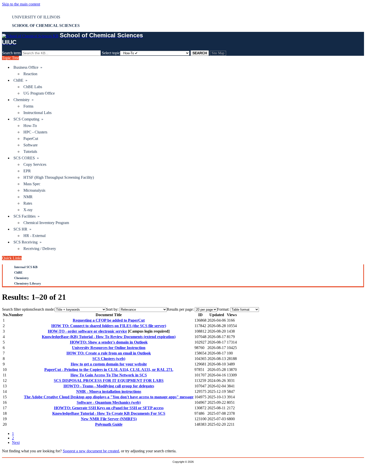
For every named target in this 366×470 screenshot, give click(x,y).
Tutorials (30, 151)
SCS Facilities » (26, 216)
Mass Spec (31, 184)
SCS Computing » (28, 119)
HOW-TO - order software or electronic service (87, 331)
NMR (28, 197)
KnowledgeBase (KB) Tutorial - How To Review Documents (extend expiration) (109, 337)
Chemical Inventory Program (46, 223)
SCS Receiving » (27, 242)
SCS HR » (22, 229)
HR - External (34, 236)
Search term (11, 53)
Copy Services (34, 164)
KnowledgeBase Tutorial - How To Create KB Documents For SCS (108, 413)
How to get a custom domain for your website (109, 364)
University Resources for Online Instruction (108, 348)
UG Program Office (39, 93)
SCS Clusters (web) (108, 358)
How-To (30, 125)
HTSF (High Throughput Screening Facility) (58, 177)
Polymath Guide (108, 424)
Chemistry (21, 278)
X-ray (28, 210)
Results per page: (180, 309)
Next (16, 442)
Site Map (218, 53)
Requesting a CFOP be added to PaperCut (109, 320)
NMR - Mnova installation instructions (108, 391)
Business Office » (27, 67)
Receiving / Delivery (39, 248)
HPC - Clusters (35, 132)
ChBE (18, 272)
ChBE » (20, 80)
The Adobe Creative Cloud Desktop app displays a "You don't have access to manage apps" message (108, 397)
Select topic (111, 53)
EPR (27, 171)
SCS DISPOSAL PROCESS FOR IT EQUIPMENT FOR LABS (109, 380)
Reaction (30, 74)
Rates (27, 203)
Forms (28, 106)
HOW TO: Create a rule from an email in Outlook (108, 353)
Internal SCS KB (26, 267)
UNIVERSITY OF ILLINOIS (36, 17)
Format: (223, 309)
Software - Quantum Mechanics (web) (109, 402)
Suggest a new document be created (91, 451)
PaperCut (30, 138)
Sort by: (112, 309)
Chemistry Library (27, 283)
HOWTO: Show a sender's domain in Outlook (109, 342)
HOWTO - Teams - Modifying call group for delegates (108, 386)
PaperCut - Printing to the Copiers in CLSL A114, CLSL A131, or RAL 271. (108, 369)
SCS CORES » (26, 158)
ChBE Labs (32, 87)
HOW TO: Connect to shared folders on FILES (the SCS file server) (108, 326)
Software (30, 145)
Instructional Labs (37, 113)
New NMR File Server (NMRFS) (109, 419)
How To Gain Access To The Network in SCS (108, 375)
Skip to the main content (21, 4)
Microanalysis (34, 190)
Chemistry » (23, 100)
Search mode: (44, 309)
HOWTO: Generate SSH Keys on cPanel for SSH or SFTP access (109, 408)
